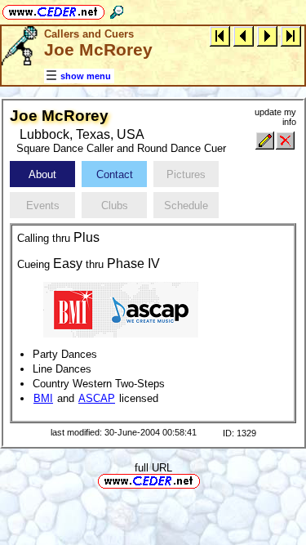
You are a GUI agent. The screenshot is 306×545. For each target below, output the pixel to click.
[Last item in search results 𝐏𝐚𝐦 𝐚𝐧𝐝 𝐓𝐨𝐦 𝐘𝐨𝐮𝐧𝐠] (291, 35)
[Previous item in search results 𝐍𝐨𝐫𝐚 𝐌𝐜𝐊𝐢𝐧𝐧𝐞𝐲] (243, 35)
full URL (153, 468)
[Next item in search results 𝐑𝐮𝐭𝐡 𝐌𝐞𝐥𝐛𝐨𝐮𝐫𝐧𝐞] (267, 35)
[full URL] (206, 480)
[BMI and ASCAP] (120, 309)
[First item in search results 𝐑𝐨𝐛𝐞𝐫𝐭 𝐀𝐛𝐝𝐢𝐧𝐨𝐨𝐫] (220, 35)
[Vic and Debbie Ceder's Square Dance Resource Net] (53, 9)
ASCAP (96, 398)
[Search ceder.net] (116, 9)
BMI (43, 398)
